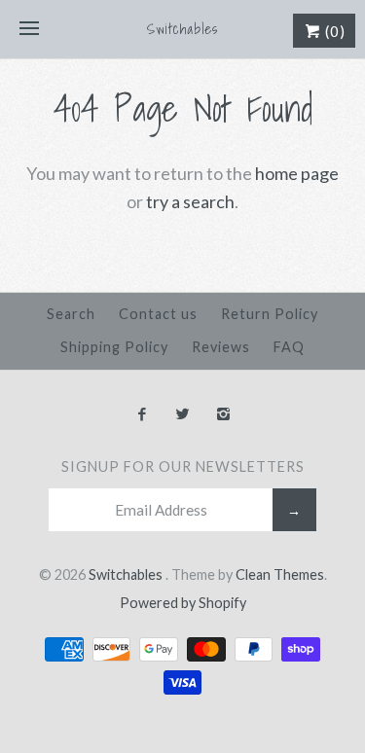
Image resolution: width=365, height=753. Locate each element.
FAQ (289, 347)
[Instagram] (223, 415)
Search (71, 313)
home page (297, 173)
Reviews (221, 347)
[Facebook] (141, 415)
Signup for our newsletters (183, 466)
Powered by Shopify (183, 602)
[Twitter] (182, 415)
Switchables (127, 574)
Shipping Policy (114, 347)
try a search (190, 201)
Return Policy (269, 313)
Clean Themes (280, 574)
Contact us (158, 313)
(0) (333, 31)
